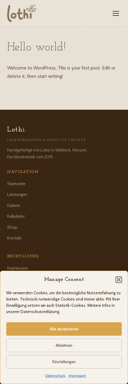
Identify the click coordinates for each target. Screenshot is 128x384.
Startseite (16, 183)
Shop (12, 227)
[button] (119, 280)
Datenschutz (55, 375)
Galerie (13, 205)
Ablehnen (64, 345)
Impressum (77, 375)
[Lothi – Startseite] (21, 13)
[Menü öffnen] (116, 13)
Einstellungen (64, 361)
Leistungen (17, 194)
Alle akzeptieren (64, 328)
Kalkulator (16, 216)
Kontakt (14, 238)
